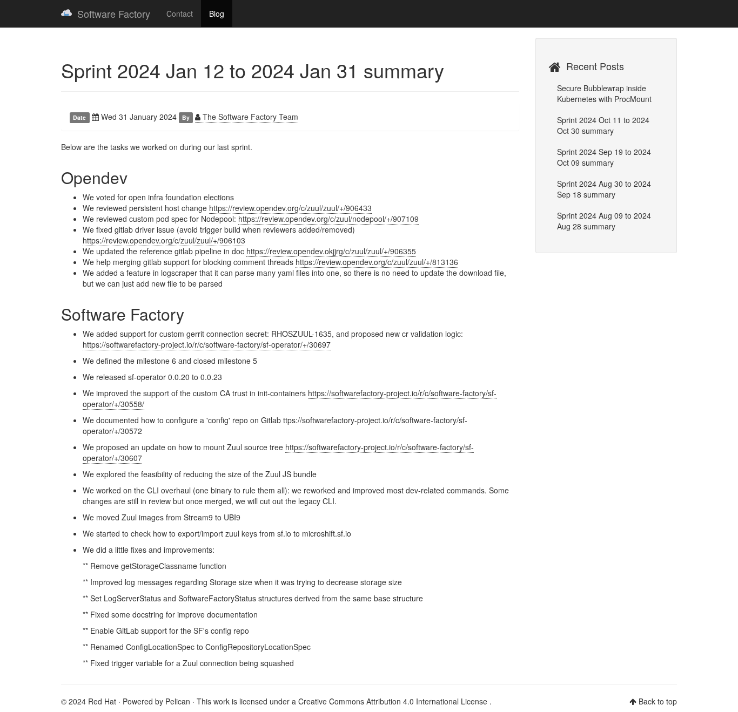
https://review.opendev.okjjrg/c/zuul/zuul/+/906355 (331, 251)
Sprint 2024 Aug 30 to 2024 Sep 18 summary (604, 189)
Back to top (658, 701)
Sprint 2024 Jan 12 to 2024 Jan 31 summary (252, 70)
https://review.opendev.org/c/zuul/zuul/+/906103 (164, 240)
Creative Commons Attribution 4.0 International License (393, 701)
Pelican (177, 701)
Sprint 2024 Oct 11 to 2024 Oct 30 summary (603, 125)
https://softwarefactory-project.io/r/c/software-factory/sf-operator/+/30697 (207, 344)
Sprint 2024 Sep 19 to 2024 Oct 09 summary (604, 157)
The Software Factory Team (249, 116)
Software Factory (113, 13)
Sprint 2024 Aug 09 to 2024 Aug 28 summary (604, 221)
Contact (179, 13)
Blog (216, 13)
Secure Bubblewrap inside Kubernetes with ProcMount (604, 93)
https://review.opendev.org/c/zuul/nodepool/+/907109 (328, 218)
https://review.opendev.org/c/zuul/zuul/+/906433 (290, 207)
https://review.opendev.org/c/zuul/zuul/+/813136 (377, 261)
